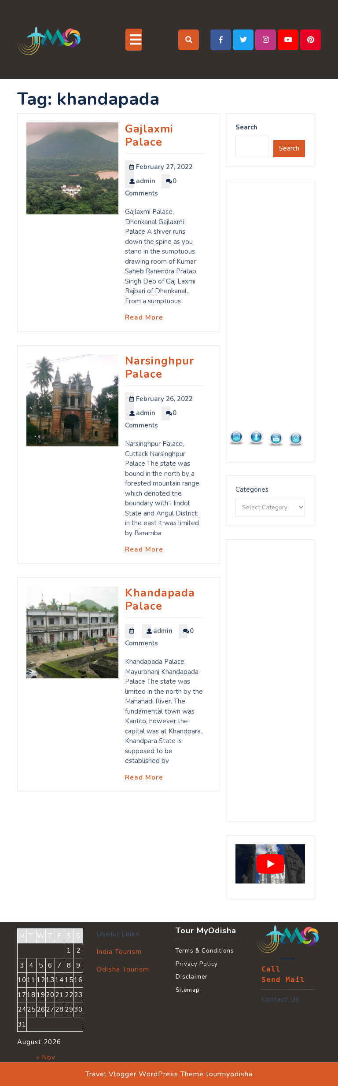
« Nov (45, 1057)
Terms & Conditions (205, 951)
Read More (144, 317)
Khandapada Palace (160, 599)
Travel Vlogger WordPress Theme (144, 1074)
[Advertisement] (270, 321)
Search (246, 127)
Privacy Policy (197, 964)
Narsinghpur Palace (159, 367)
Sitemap (188, 990)
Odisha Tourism (122, 969)
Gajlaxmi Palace (149, 135)
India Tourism (119, 952)
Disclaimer (192, 977)
